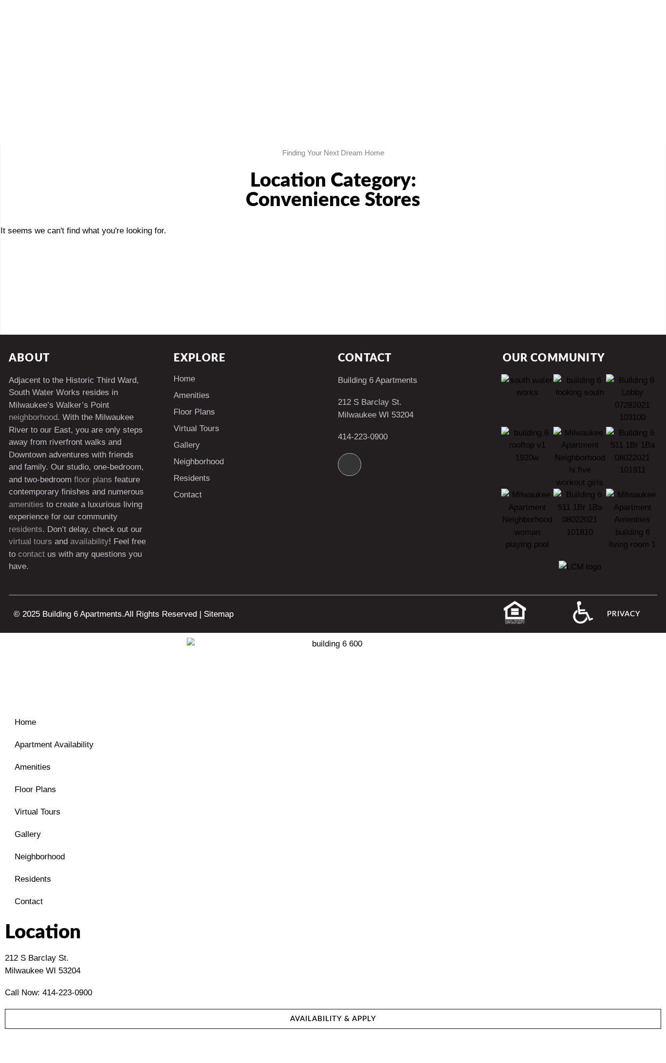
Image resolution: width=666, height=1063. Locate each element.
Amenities (192, 395)
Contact (188, 494)
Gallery (187, 445)
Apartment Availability (54, 744)
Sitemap (219, 614)
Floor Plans (194, 412)
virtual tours (30, 541)
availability (89, 541)
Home (184, 378)
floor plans (93, 479)
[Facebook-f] (349, 464)
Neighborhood (199, 461)
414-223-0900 (363, 436)
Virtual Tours (196, 428)
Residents (192, 478)
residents (25, 529)
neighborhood (33, 417)
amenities (26, 504)
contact (31, 554)
